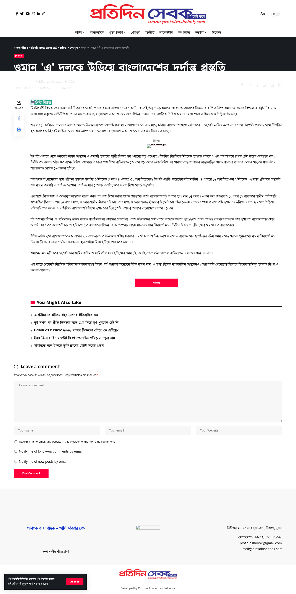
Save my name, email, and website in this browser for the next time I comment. (67, 441)
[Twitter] (22, 13)
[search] (255, 14)
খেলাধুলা (19, 55)
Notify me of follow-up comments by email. (51, 451)
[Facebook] (17, 13)
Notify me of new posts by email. (43, 461)
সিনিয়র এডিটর (24, 82)
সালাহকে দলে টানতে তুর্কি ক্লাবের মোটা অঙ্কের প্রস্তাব (69, 345)
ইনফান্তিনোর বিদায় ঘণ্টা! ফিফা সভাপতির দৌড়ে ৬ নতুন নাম (74, 338)
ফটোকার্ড (156, 282)
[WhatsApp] (43, 13)
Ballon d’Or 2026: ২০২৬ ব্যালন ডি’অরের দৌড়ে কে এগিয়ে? (76, 330)
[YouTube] (28, 13)
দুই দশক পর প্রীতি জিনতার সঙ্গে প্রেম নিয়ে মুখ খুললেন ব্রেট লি (76, 322)
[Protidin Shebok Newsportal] (148, 14)
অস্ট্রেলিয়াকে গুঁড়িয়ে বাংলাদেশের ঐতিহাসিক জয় (66, 315)
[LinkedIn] (38, 13)
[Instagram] (33, 13)
